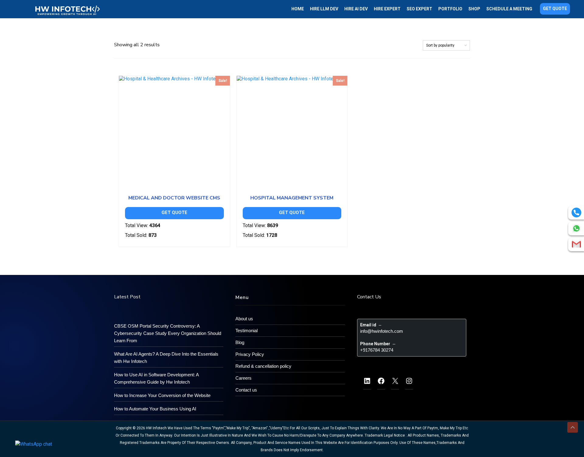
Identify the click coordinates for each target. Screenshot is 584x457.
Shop (474, 8)
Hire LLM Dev (324, 8)
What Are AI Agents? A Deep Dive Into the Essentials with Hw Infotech (166, 357)
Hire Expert (387, 8)
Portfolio (450, 8)
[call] (576, 212)
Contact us (246, 389)
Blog (239, 342)
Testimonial (246, 330)
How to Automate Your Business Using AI (155, 408)
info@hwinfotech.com (381, 331)
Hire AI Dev (356, 8)
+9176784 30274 (376, 350)
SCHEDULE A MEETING (509, 8)
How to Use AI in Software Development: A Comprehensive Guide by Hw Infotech (156, 378)
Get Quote (555, 8)
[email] (576, 244)
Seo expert (419, 8)
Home (297, 8)
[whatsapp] (576, 228)
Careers (243, 378)
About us (244, 318)
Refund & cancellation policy (263, 366)
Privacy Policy (249, 354)
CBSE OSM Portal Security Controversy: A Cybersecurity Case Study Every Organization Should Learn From (167, 333)
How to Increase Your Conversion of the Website (162, 395)
